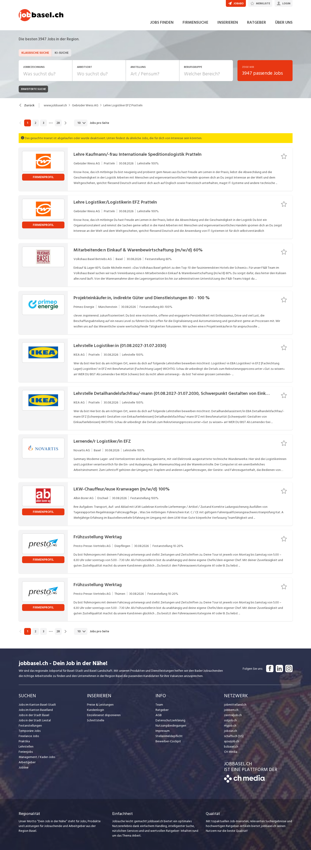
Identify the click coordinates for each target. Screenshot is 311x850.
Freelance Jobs (29, 736)
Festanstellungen (30, 725)
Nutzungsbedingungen (171, 725)
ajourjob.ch (231, 741)
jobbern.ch (231, 709)
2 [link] (35, 122)
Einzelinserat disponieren (104, 715)
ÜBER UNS (284, 22)
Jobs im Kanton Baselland (36, 709)
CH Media (230, 751)
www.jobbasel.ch (55, 105)
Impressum (163, 730)
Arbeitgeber (27, 762)
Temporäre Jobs (30, 730)
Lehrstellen (26, 746)
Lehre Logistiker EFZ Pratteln (123, 105)
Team (159, 704)
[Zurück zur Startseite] (244, 781)
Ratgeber (162, 709)
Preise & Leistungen (100, 704)
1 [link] (27, 122)
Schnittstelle (95, 720)
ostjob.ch (230, 720)
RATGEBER (256, 22)
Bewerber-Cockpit (168, 741)
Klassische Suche (35, 52)
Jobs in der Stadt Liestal (35, 720)
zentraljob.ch (233, 715)
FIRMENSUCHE (195, 22)
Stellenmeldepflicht (169, 736)
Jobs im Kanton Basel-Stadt (37, 704)
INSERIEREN (227, 22)
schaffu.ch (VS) (234, 736)
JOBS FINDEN (161, 22)
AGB (159, 715)
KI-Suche (62, 52)
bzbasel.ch (231, 746)
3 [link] (43, 122)
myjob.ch (230, 725)
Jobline (23, 767)
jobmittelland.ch (235, 704)
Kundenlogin (95, 709)
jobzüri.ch (230, 730)
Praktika (24, 741)
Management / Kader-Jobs (37, 757)
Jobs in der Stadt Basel (34, 715)
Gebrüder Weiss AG (85, 105)
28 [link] (58, 122)
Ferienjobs (26, 751)
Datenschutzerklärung (170, 720)
